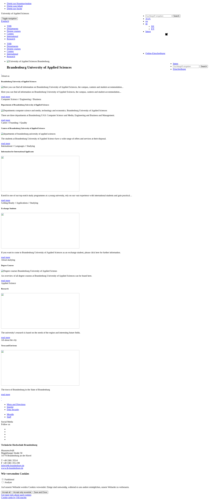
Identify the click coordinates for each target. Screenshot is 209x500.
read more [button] (5, 97)
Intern (148, 31)
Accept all (6, 492)
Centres (10, 34)
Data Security (13, 409)
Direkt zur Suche (14, 8)
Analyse (8, 482)
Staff (9, 417)
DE (152, 26)
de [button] (146, 24)
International (12, 36)
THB (9, 26)
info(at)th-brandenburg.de (12, 465)
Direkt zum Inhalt (15, 6)
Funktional (9, 479)
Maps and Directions (16, 404)
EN (152, 29)
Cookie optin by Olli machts (13, 497)
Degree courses (14, 31)
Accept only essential (22, 492)
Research (11, 39)
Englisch (5, 21)
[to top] (1, 73)
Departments (12, 28)
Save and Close (40, 492)
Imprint (10, 407)
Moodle (10, 414)
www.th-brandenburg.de (12, 468)
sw (146, 21)
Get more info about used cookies (16, 495)
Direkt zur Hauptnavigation (19, 3)
